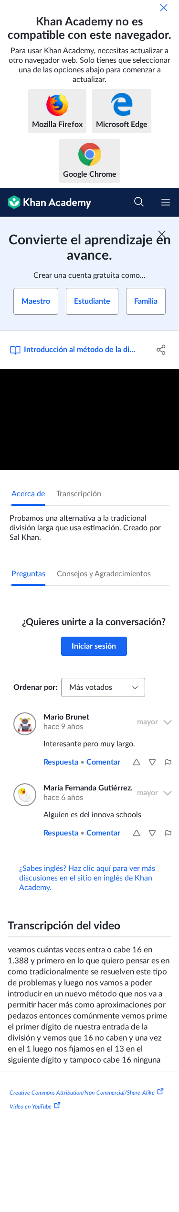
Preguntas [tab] (28, 574)
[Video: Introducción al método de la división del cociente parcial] (89, 419)
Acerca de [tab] (28, 494)
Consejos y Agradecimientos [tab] (104, 574)
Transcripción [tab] (78, 494)
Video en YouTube (31, 1106)
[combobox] (103, 687)
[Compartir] (161, 349)
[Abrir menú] (165, 202)
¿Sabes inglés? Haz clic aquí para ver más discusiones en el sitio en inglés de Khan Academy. (87, 878)
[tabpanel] (89, 524)
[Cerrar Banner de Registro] (161, 234)
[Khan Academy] (45, 202)
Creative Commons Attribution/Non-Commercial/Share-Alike (82, 1092)
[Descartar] (163, 7)
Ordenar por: (35, 687)
